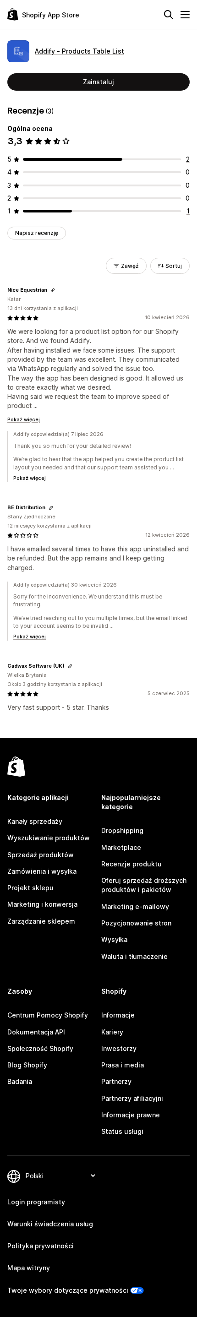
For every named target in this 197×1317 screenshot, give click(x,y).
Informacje (118, 1015)
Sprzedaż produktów (40, 855)
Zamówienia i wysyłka (42, 871)
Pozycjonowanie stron (136, 923)
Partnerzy (116, 1081)
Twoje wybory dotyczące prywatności (67, 1290)
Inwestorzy (119, 1048)
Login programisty (36, 1202)
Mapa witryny (28, 1268)
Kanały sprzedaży (34, 821)
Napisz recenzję (36, 232)
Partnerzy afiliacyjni (132, 1098)
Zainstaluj (98, 82)
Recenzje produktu (131, 864)
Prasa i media (122, 1065)
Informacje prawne (130, 1115)
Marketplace (121, 847)
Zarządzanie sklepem (41, 921)
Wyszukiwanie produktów (48, 838)
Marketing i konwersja (42, 904)
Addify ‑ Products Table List (79, 51)
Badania (19, 1081)
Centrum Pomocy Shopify (47, 1015)
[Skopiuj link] (52, 290)
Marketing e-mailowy (135, 906)
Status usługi (122, 1131)
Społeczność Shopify (40, 1048)
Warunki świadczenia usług (50, 1224)
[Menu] (185, 14)
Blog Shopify (27, 1065)
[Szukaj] (168, 14)
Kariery (112, 1032)
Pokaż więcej (23, 419)
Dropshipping (122, 830)
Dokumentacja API (36, 1032)
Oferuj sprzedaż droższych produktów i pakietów (143, 884)
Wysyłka (114, 939)
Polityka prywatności (40, 1246)
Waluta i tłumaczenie (134, 956)
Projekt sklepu (30, 888)
